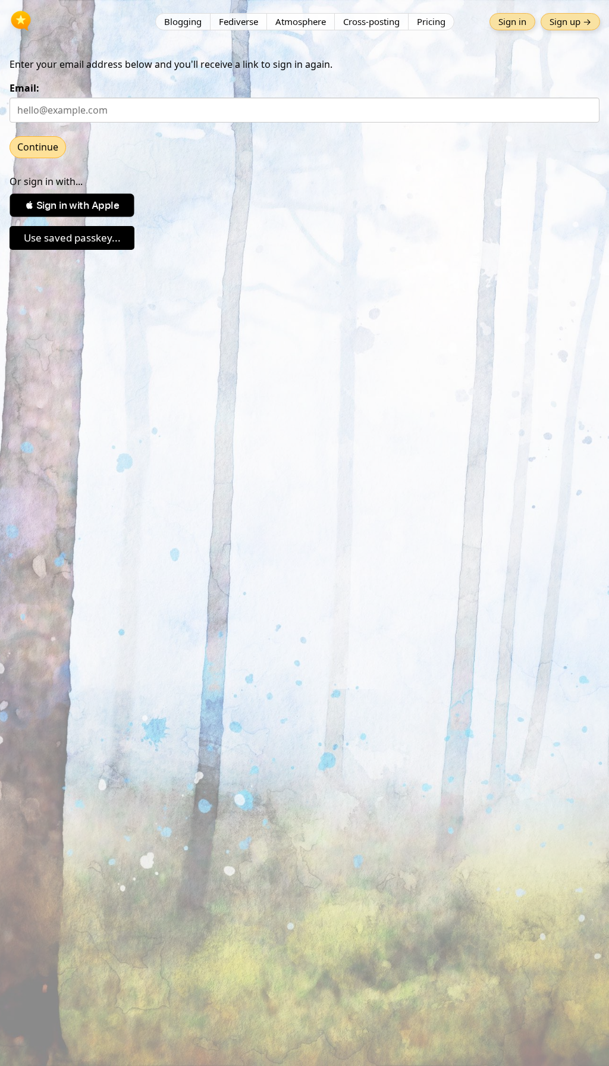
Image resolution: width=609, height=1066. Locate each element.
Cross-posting (371, 21)
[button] (72, 205)
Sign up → (570, 21)
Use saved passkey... (72, 237)
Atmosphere (300, 21)
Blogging (183, 21)
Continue (37, 146)
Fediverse (238, 21)
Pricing (431, 21)
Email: (24, 88)
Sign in (512, 21)
